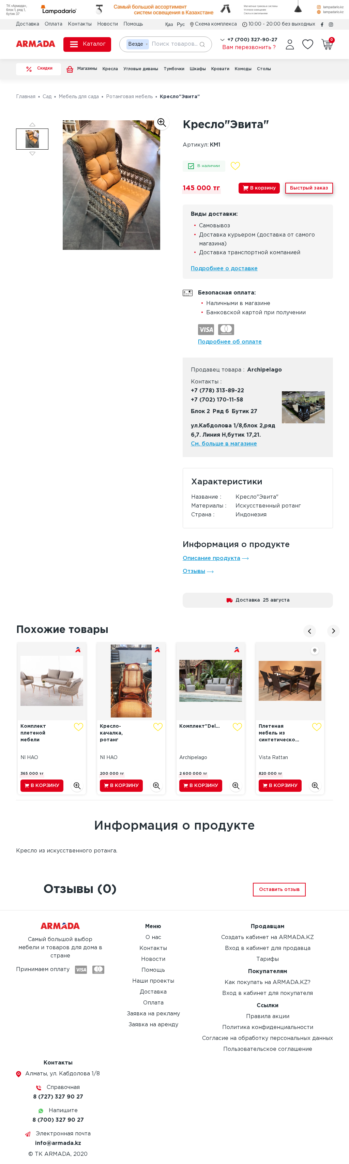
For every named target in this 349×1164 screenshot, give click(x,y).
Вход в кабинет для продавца (267, 948)
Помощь (133, 24)
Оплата (53, 24)
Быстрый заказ (309, 188)
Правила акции (267, 1016)
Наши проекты (153, 981)
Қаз (169, 24)
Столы (264, 69)
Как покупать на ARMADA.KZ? (267, 982)
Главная (25, 97)
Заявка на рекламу (153, 1013)
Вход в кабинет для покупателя (267, 993)
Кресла (110, 69)
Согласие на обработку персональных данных (267, 1038)
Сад (47, 97)
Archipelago (264, 370)
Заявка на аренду (153, 1024)
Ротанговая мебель (129, 97)
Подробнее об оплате (230, 342)
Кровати (220, 69)
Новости (107, 24)
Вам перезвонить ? (249, 47)
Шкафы (198, 69)
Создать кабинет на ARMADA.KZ (267, 937)
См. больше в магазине (224, 444)
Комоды (243, 69)
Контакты (80, 24)
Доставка (27, 24)
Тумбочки (174, 69)
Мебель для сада (79, 97)
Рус (181, 24)
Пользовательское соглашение (267, 1049)
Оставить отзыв (279, 890)
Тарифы (267, 959)
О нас (153, 937)
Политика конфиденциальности (267, 1027)
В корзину (263, 188)
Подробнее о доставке (224, 268)
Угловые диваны (140, 69)
